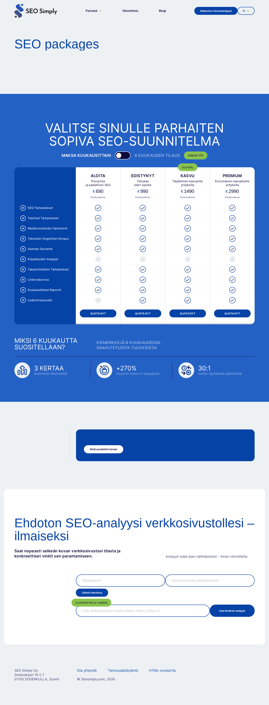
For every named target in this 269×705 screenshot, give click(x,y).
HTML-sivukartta (162, 670)
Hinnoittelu (130, 11)
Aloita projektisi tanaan (103, 449)
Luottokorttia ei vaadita (91, 602)
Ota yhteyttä (87, 670)
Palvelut (91, 11)
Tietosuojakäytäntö (123, 670)
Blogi (162, 11)
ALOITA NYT (98, 313)
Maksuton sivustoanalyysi (216, 10)
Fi (245, 12)
